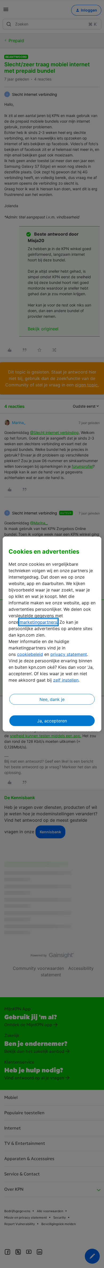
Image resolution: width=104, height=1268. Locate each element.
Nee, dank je (52, 699)
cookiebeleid (30, 654)
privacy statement (68, 654)
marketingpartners (38, 622)
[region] (52, 634)
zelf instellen (65, 680)
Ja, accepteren (52, 720)
